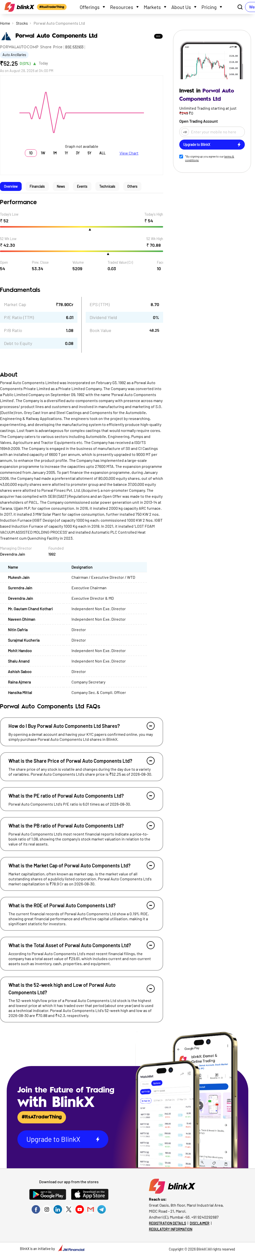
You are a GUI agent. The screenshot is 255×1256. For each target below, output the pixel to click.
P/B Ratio (13, 330)
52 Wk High (154, 239)
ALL (102, 153)
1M (55, 153)
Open (4, 262)
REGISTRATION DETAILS (167, 1223)
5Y (89, 153)
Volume (78, 262)
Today (43, 63)
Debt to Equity (18, 343)
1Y (66, 153)
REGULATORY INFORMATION (170, 1229)
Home (5, 23)
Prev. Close (40, 262)
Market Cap (15, 304)
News (61, 186)
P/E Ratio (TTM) (19, 317)
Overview (11, 186)
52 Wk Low (8, 239)
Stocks (22, 23)
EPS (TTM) (100, 304)
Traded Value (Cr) (120, 262)
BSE (158, 36)
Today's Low (9, 214)
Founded (56, 548)
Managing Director (16, 548)
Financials (37, 186)
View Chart (129, 153)
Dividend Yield (103, 317)
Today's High (153, 214)
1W (43, 153)
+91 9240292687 (205, 1217)
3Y (78, 153)
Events (82, 186)
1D (31, 153)
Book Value (100, 330)
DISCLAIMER (199, 1223)
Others (132, 186)
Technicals (107, 186)
